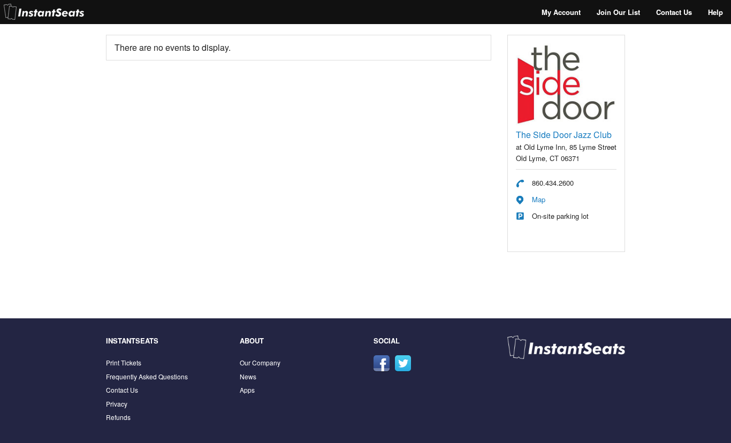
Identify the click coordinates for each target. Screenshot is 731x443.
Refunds (118, 417)
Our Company (260, 362)
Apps (247, 389)
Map (538, 199)
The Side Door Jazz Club (564, 134)
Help (715, 12)
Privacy (116, 403)
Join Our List (618, 12)
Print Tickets (123, 362)
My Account (561, 12)
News (248, 376)
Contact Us (674, 12)
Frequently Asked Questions (147, 376)
